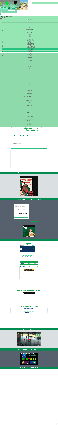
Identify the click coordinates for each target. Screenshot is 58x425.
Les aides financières (29, 66)
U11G (29, 72)
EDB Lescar (29, 89)
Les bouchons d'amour (29, 103)
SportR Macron (30, 45)
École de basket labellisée (30, 90)
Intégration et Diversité (30, 43)
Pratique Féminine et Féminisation (30, 100)
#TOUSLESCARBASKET (30, 60)
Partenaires (30, 57)
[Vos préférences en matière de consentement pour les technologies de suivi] (56, 423)
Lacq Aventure (29, 120)
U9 (29, 69)
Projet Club (30, 53)
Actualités (30, 30)
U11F (30, 40)
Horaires (30, 35)
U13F (29, 73)
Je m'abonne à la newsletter (4, 10)
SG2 (29, 84)
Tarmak (30, 123)
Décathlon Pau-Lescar (29, 116)
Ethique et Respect (30, 42)
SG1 (29, 83)
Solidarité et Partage (29, 99)
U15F (29, 76)
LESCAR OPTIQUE (30, 49)
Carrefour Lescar (30, 50)
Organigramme (29, 54)
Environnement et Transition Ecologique (29, 96)
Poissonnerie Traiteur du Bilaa (30, 52)
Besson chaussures (30, 124)
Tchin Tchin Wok (30, 47)
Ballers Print (30, 108)
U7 (29, 68)
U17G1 (29, 80)
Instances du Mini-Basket (30, 40)
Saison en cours (29, 93)
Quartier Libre (29, 112)
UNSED (30, 102)
